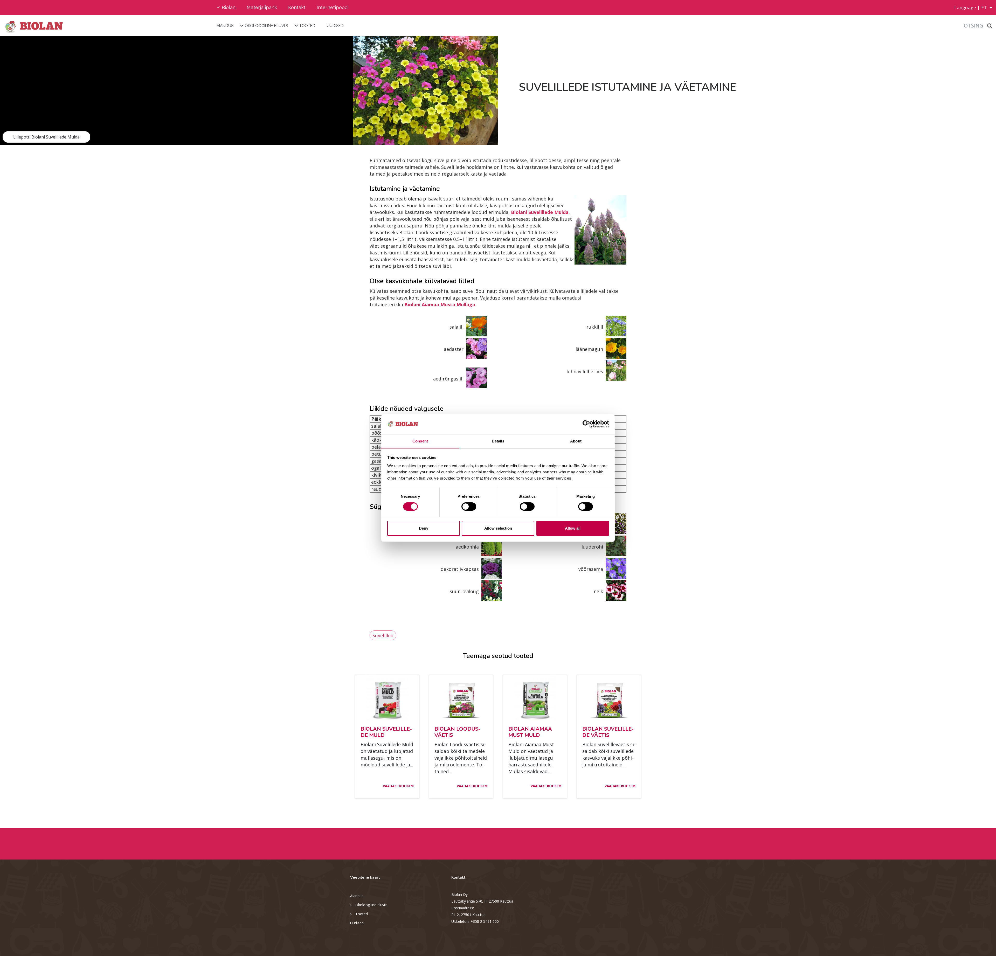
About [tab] (576, 441)
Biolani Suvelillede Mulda (540, 212)
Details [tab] (498, 441)
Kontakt (297, 7)
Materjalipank (262, 7)
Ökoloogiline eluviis (266, 25)
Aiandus (225, 25)
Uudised (335, 25)
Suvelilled (382, 635)
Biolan (229, 7)
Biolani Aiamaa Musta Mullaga (439, 304)
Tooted (307, 25)
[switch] (468, 506)
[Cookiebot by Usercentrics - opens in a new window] (586, 424)
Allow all (572, 528)
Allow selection (498, 528)
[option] (249, 90)
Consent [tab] (420, 441)
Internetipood (332, 7)
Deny (423, 528)
